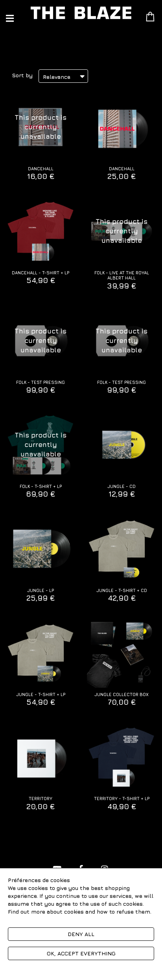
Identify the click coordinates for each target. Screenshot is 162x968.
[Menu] (10, 18)
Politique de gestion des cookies (50, 919)
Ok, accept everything (81, 953)
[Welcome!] (81, 13)
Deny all (81, 934)
